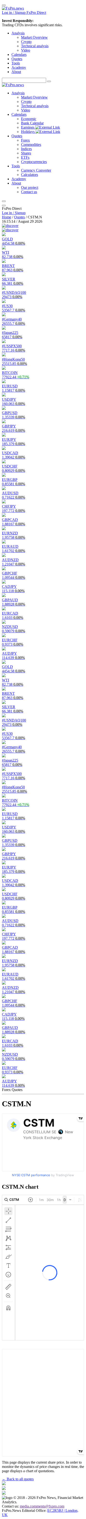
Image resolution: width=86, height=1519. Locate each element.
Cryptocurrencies (34, 162)
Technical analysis (34, 46)
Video (25, 50)
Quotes (16, 59)
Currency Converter (36, 170)
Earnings (28, 127)
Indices (26, 149)
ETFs (25, 157)
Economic (28, 119)
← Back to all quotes (18, 1479)
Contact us (29, 192)
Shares (26, 153)
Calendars (19, 55)
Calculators (29, 175)
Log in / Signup (14, 213)
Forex (25, 140)
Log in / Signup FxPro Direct (24, 13)
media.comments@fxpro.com (42, 1506)
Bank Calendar (32, 123)
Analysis (18, 33)
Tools (15, 63)
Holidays (28, 132)
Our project (29, 187)
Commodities (31, 144)
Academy (18, 67)
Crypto (26, 42)
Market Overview (34, 37)
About (16, 72)
